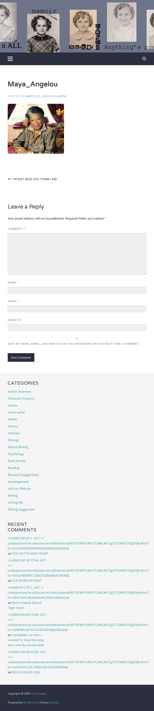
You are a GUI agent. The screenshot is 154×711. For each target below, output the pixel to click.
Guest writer (16, 412)
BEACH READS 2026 (26, 672)
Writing (13, 495)
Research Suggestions (23, 475)
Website (14, 320)
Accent (54, 702)
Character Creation (21, 398)
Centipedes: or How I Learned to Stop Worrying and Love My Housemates (26, 640)
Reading (13, 468)
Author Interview (19, 391)
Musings (13, 440)
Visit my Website (19, 488)
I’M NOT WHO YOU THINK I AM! (34, 179)
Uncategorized (18, 481)
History (13, 426)
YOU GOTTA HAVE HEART (30, 553)
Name (13, 282)
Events (12, 405)
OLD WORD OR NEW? (27, 580)
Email (13, 301)
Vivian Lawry (38, 693)
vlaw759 (60, 96)
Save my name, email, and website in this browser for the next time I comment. (74, 343)
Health (12, 419)
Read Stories (17, 461)
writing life (15, 502)
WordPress (30, 702)
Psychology (16, 454)
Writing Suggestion (21, 509)
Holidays (14, 433)
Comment (16, 228)
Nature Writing (18, 447)
